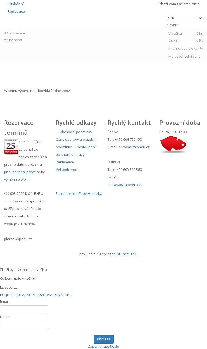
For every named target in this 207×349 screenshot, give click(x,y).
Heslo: (5, 316)
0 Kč (199, 40)
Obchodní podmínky (75, 131)
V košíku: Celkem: (185, 37)
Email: (4, 301)
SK (173, 25)
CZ (169, 25)
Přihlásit (103, 339)
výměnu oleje (15, 179)
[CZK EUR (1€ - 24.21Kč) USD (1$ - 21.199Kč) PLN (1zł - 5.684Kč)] (185, 18)
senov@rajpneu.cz (134, 146)
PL (177, 25)
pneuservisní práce (20, 172)
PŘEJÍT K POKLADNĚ (15, 294)
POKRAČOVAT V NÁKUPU (52, 294)
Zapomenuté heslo (103, 346)
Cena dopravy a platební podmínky (76, 143)
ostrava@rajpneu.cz (124, 184)
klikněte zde (127, 253)
